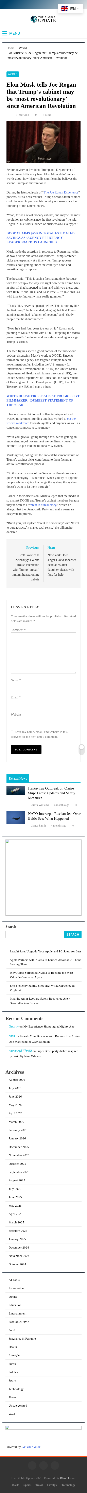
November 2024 (19, 1255)
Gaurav (14, 1026)
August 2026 (17, 1079)
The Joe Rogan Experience (61, 192)
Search (10, 926)
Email (16, 697)
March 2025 (16, 1222)
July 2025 (15, 1188)
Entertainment (17, 1313)
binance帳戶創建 (20, 1051)
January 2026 (17, 1138)
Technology (16, 1389)
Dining (13, 1296)
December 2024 (19, 1247)
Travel (13, 1397)
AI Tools (14, 1280)
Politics (13, 1372)
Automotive (16, 1288)
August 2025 (17, 1180)
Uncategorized (18, 1405)
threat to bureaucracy (43, 505)
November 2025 (19, 1155)
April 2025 (15, 1214)
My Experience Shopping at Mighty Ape (48, 1026)
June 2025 (15, 1197)
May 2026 (15, 1105)
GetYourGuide (31, 1446)
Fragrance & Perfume (22, 1338)
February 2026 (18, 1130)
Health (13, 1346)
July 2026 (15, 1088)
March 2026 (16, 1121)
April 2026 (15, 1113)
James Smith (38, 825)
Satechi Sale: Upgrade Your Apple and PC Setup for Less (45, 951)
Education (15, 1305)
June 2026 (15, 1096)
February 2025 (18, 1230)
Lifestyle (14, 1355)
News (12, 1363)
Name (16, 680)
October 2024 (17, 1264)
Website (16, 714)
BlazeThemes (67, 1478)
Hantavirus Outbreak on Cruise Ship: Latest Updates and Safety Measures (51, 793)
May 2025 (15, 1205)
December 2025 (19, 1147)
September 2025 (19, 1172)
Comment (18, 630)
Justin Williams (40, 805)
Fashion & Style (19, 1321)
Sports (13, 1380)
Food (12, 1330)
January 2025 (17, 1239)
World (12, 74)
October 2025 (17, 1163)
